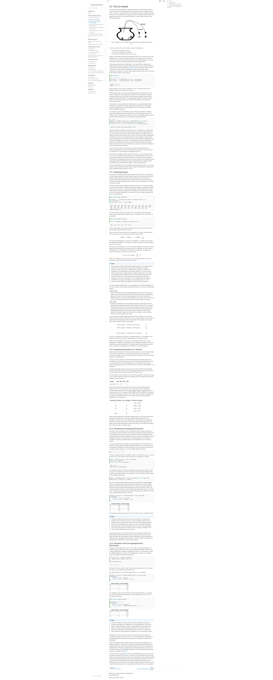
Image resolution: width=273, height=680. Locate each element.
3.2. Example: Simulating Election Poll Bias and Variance (96, 25)
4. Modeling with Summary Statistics (95, 33)
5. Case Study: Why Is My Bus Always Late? (95, 36)
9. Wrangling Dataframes (93, 50)
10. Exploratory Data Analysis (94, 52)
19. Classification (91, 77)
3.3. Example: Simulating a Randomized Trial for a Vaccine (97, 28)
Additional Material (91, 85)
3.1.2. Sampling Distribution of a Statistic (174, 3)
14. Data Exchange (91, 63)
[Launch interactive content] (160, 1)
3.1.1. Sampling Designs (171, 2)
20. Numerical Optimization (93, 78)
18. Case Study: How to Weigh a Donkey (96, 72)
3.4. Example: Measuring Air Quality (96, 30)
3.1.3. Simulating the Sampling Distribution (174, 5)
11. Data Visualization (92, 53)
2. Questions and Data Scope (94, 19)
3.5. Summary (91, 32)
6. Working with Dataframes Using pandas (94, 42)
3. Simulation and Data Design (94, 21)
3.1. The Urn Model (92, 22)
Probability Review (91, 91)
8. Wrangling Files (91, 48)
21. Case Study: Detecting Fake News (95, 80)
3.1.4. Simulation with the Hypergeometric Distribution (174, 7)
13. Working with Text (92, 61)
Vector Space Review (92, 92)
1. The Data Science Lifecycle (94, 17)
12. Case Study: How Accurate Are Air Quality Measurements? (95, 56)
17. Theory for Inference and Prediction (95, 70)
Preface (89, 13)
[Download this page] (164, 1)
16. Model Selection (92, 69)
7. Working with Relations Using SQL (95, 44)
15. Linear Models (91, 67)
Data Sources (90, 86)
